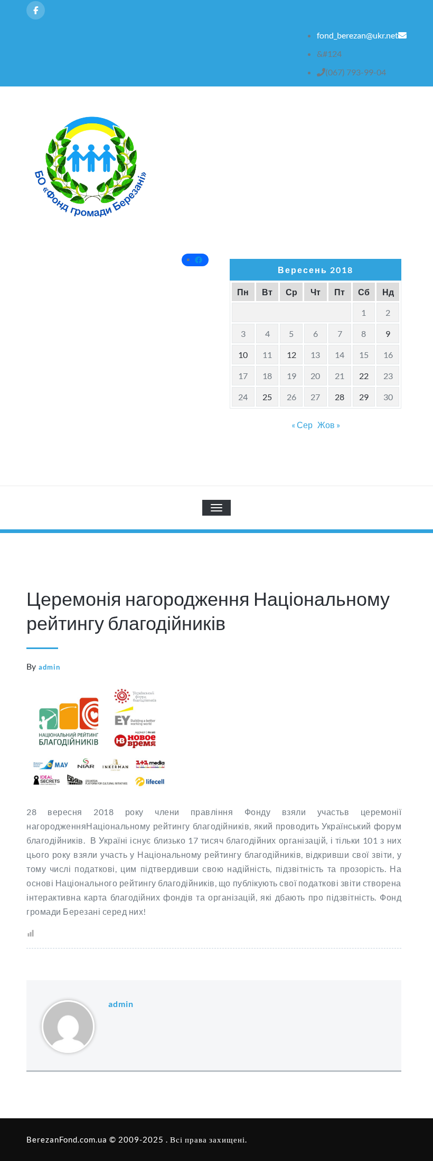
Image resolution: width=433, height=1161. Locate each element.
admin (49, 667)
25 (267, 397)
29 (364, 397)
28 (339, 397)
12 (291, 355)
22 (364, 376)
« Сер (302, 425)
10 (243, 355)
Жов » (328, 425)
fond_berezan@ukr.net (357, 35)
